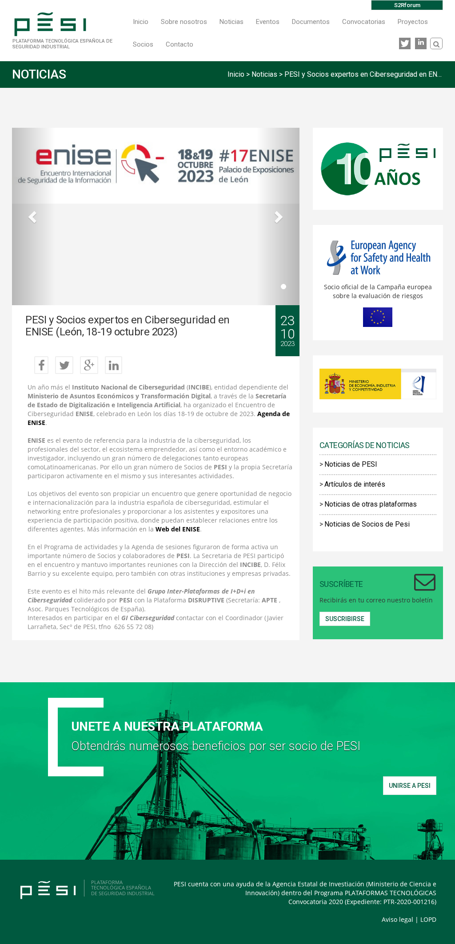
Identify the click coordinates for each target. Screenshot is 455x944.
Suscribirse (344, 618)
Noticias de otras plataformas (370, 504)
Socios (143, 44)
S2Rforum (407, 5)
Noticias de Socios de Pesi (367, 524)
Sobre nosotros (184, 22)
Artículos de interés (354, 484)
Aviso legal (397, 919)
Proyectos (413, 22)
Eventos (267, 22)
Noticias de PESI (350, 464)
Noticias (231, 22)
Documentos (311, 22)
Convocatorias (363, 22)
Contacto (179, 44)
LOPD (428, 919)
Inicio (140, 22)
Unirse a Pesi (410, 785)
